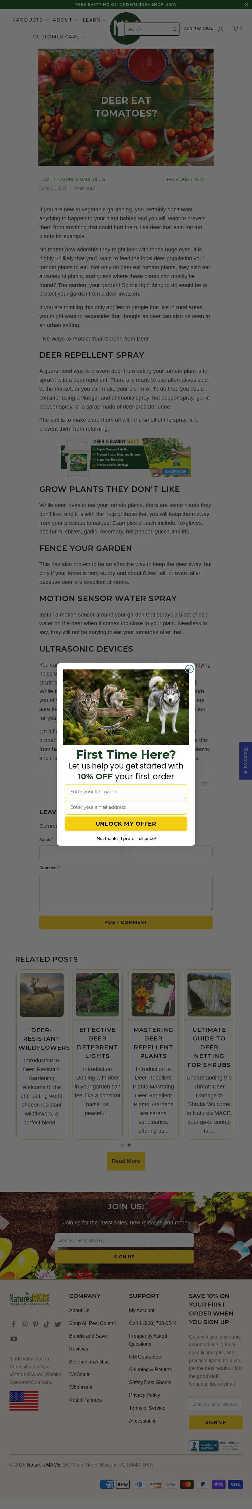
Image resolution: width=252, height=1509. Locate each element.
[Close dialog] (189, 669)
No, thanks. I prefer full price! (126, 838)
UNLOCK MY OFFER (126, 823)
